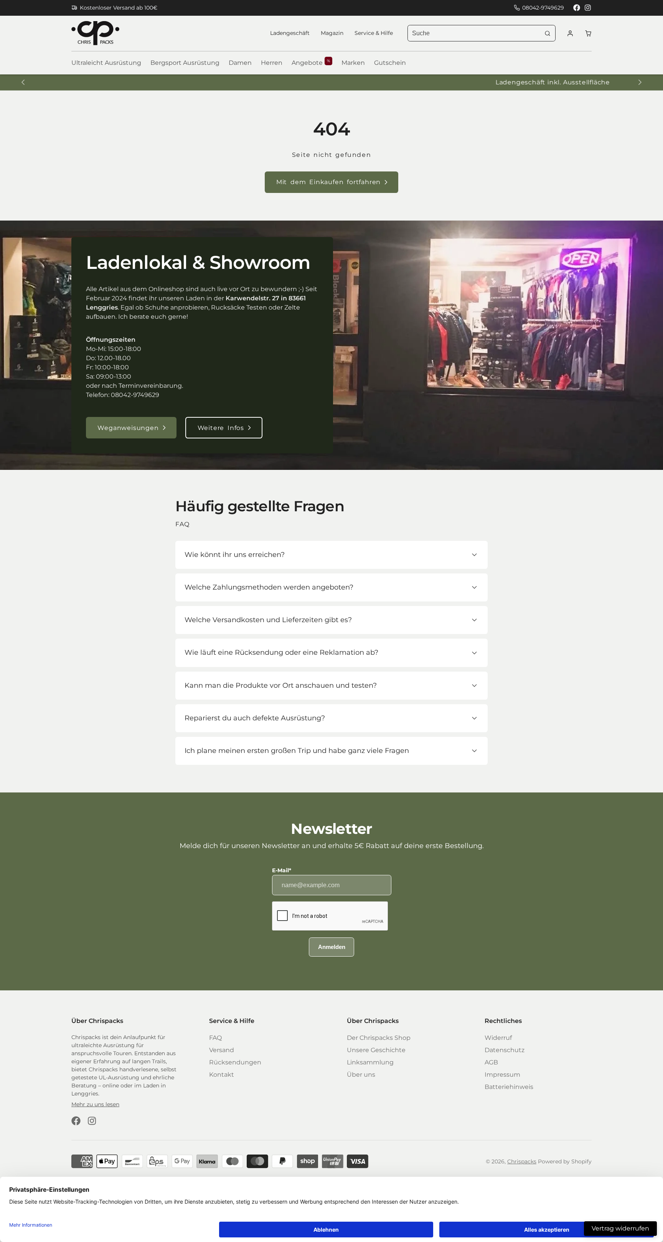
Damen (240, 62)
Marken (353, 62)
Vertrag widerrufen (620, 1228)
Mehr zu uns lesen (95, 1104)
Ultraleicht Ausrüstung (106, 62)
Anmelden (331, 947)
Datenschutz (504, 1050)
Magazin (332, 33)
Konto (570, 33)
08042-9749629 (543, 7)
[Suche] (547, 33)
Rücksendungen (235, 1062)
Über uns (361, 1074)
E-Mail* (281, 870)
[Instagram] (588, 7)
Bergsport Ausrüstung (184, 62)
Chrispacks (521, 1161)
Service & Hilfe (374, 33)
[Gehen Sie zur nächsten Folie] (640, 82)
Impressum (502, 1074)
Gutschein (390, 62)
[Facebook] (576, 7)
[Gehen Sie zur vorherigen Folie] (23, 82)
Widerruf (498, 1037)
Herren (271, 62)
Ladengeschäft (290, 33)
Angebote (311, 62)
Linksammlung (370, 1062)
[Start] (95, 33)
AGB (491, 1062)
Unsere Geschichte (376, 1050)
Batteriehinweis (509, 1086)
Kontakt (221, 1074)
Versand (221, 1050)
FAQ (215, 1037)
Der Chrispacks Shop (379, 1037)
